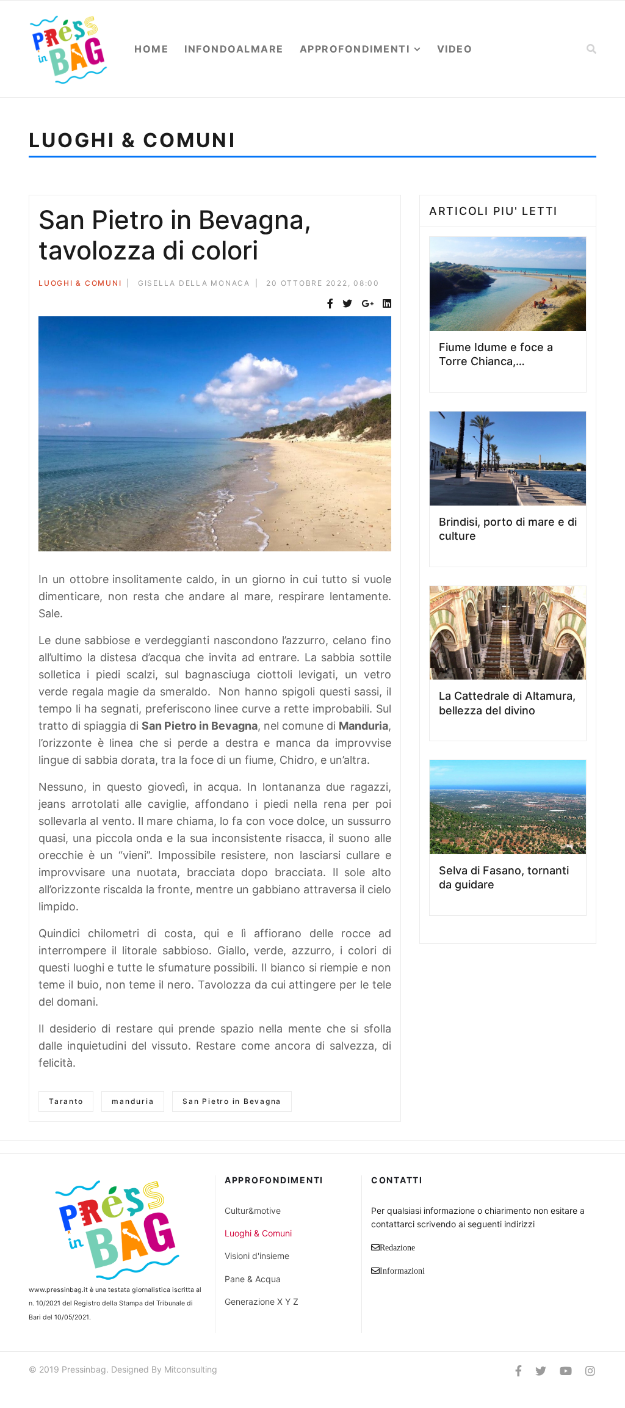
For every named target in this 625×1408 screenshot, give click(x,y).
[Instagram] (590, 1371)
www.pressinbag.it (58, 1290)
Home (151, 49)
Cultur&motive (253, 1210)
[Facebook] (330, 303)
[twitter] (540, 1371)
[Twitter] (347, 303)
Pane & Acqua (253, 1279)
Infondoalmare (234, 49)
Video (455, 49)
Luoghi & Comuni (79, 283)
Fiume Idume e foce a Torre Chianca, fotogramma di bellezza (500, 361)
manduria (133, 1101)
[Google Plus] (367, 303)
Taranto (66, 1101)
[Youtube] (566, 1371)
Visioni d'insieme (257, 1255)
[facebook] (518, 1371)
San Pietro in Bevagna (231, 1101)
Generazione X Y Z (261, 1301)
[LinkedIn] (387, 303)
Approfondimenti (355, 49)
